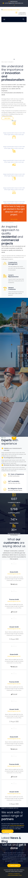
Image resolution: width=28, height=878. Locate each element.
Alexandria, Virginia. (13, 329)
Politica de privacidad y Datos (15, 875)
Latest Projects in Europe (14, 399)
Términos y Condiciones (14, 873)
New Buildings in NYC (13, 364)
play (14, 437)
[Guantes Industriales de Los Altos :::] (10, 9)
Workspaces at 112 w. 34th (15, 434)
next (24, 301)
